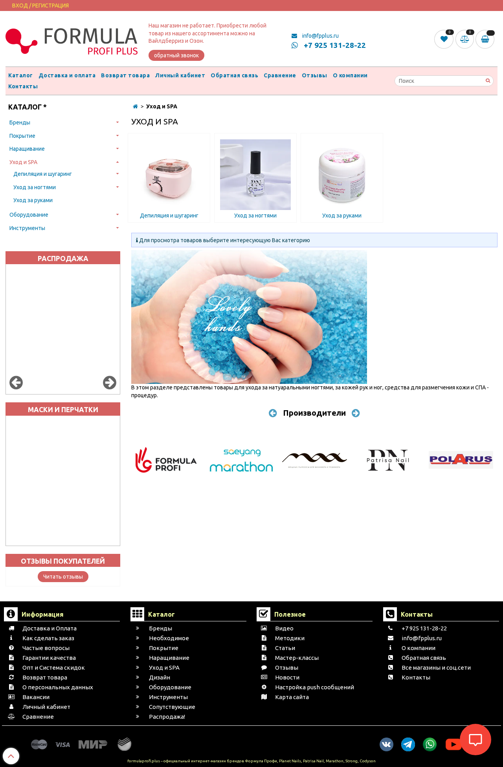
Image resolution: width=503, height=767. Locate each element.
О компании (350, 75)
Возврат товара (125, 75)
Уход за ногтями (34, 187)
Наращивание (27, 149)
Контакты (23, 86)
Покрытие (22, 136)
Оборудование (28, 215)
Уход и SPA (23, 162)
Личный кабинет (180, 75)
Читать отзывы (63, 576)
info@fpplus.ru (320, 36)
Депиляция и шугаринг (42, 174)
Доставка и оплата (67, 75)
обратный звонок (176, 55)
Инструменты (27, 228)
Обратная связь (234, 75)
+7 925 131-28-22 (334, 45)
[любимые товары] (444, 39)
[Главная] (135, 106)
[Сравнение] (465, 39)
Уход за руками (33, 200)
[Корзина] (486, 39)
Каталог (20, 75)
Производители (314, 412)
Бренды (19, 122)
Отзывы (314, 75)
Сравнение (280, 75)
